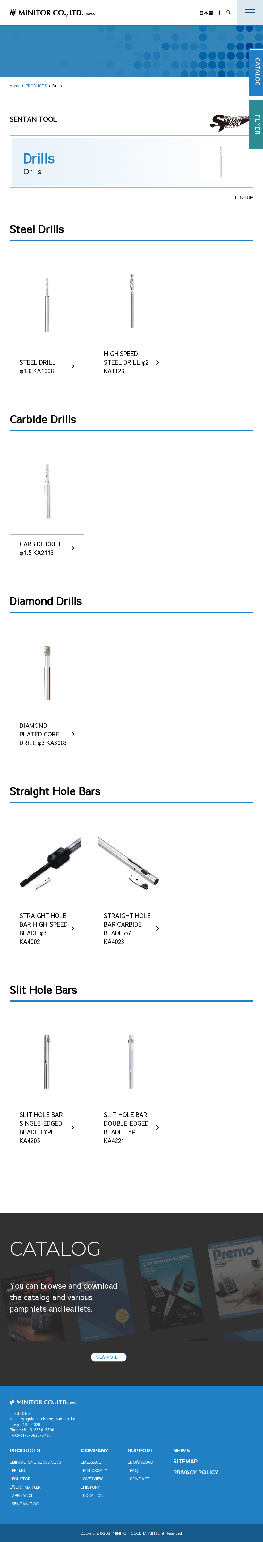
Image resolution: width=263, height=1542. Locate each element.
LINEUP (244, 197)
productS (25, 1451)
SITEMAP (185, 1461)
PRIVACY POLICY (195, 1472)
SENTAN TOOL (26, 1503)
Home (15, 85)
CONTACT (140, 1478)
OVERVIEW (93, 1478)
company (94, 1451)
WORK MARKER (26, 1487)
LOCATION (93, 1495)
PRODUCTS (36, 85)
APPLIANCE (22, 1495)
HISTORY (91, 1487)
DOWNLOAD (141, 1462)
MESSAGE (92, 1462)
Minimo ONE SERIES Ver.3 (37, 1462)
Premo (18, 1470)
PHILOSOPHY (95, 1470)
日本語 (206, 13)
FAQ (134, 1470)
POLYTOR (21, 1478)
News (181, 1451)
